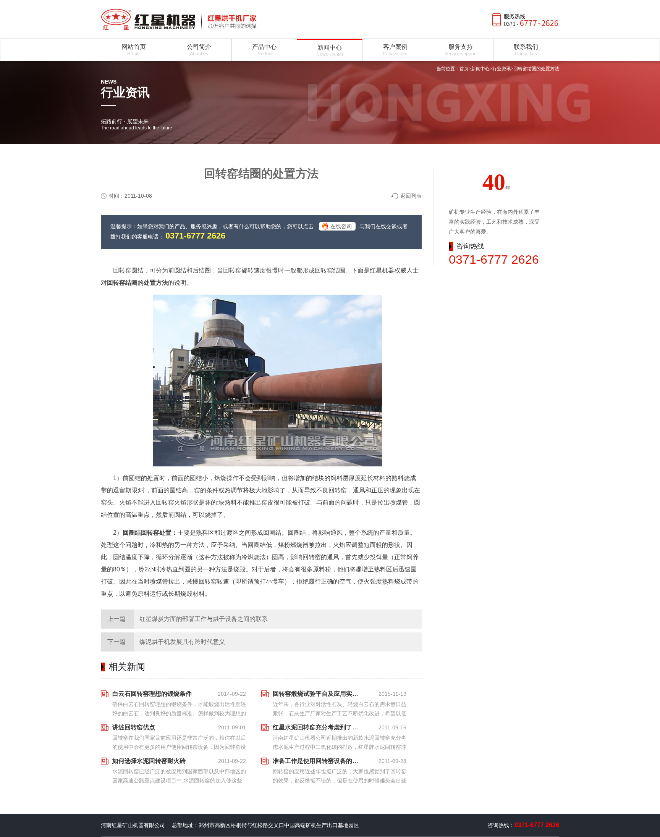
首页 (464, 68)
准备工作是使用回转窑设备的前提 (318, 761)
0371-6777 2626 (195, 235)
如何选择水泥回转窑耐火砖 (149, 761)
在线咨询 (341, 226)
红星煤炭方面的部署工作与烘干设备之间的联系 (203, 619)
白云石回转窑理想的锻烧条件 (152, 693)
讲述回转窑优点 (133, 727)
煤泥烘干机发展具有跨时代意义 (182, 642)
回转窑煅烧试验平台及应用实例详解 (318, 693)
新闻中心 (480, 68)
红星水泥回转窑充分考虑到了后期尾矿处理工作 (318, 727)
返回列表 (411, 196)
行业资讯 (501, 68)
